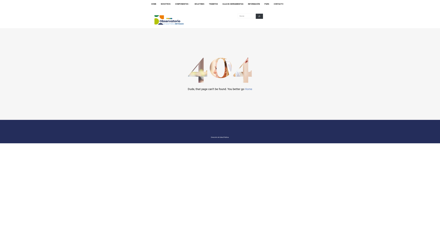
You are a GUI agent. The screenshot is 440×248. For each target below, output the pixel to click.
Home (153, 4)
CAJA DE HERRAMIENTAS (232, 4)
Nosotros (165, 4)
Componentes (181, 4)
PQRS (266, 4)
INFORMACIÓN (254, 4)
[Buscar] (259, 16)
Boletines (199, 4)
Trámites (213, 4)
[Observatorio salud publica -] (169, 20)
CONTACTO (278, 4)
